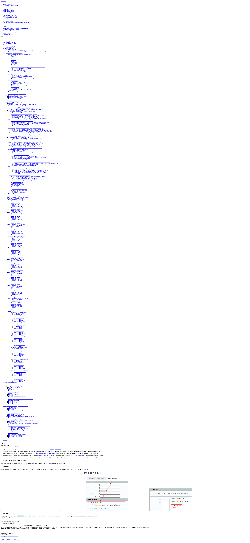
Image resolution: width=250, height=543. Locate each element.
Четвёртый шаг (14, 58)
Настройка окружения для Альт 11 (16, 285)
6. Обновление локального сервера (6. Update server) (22, 126)
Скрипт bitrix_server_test (11, 43)
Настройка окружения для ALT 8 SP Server (20, 370)
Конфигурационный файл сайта (21, 159)
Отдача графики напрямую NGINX (19, 430)
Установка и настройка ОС (17, 200)
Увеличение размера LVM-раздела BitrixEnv (23, 180)
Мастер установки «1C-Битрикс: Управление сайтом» (20, 54)
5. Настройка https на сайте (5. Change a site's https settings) (24, 156)
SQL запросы (11, 389)
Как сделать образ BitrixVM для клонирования (18, 197)
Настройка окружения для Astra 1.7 (19, 324)
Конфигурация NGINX (16, 251)
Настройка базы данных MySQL (15, 435)
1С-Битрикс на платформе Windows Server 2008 (40, 457)
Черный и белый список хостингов (77, 455)
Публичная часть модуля (11, 385)
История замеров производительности (16, 396)
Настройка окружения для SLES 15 (19, 335)
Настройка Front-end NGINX (17, 429)
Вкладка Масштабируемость (14, 403)
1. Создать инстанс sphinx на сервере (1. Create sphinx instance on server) (27, 138)
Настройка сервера (18, 191)
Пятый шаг (13, 60)
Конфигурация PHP (15, 204)
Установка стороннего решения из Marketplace (21, 68)
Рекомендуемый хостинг (55, 449)
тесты (17, 469)
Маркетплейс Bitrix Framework (10, 17)
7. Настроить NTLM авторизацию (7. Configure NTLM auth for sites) (26, 160)
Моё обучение (85, 469)
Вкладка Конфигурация (13, 400)
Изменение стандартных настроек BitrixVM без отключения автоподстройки (28, 176)
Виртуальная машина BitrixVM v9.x (14, 102)
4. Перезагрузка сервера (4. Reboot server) (20, 124)
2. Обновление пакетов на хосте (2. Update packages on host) (24, 114)
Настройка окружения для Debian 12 (16, 212)
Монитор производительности (10, 382)
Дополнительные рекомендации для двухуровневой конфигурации (23, 423)
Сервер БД (10, 395)
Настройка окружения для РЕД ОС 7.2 (19, 359)
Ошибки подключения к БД (14, 98)
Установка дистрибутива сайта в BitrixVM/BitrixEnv (22, 108)
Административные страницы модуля (14, 386)
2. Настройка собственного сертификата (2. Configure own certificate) (29, 171)
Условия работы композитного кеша (22, 158)
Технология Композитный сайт (10, 16)
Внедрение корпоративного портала (11, 29)
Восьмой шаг (14, 63)
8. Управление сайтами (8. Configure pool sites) (18, 149)
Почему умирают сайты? (11, 411)
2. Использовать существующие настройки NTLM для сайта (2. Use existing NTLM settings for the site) (36, 163)
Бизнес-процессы (7, 33)
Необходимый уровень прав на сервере (17, 96)
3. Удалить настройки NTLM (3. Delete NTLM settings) (26, 164)
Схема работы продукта (11, 47)
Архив (9, 311)
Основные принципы (13, 433)
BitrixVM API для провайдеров (15, 193)
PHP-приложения (12, 408)
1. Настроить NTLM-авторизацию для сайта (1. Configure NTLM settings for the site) (32, 162)
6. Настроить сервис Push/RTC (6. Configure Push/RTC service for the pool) (24, 142)
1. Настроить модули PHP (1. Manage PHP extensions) (22, 168)
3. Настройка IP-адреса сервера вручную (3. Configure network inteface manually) (28, 123)
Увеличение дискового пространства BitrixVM (21, 177)
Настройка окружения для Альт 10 (16, 272)
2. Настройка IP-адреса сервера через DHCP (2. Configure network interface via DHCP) (30, 122)
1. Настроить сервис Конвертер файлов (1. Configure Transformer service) (27, 146)
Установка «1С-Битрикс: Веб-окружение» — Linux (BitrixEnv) (22, 104)
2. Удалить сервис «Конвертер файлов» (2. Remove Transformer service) (26, 148)
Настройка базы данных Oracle (15, 436)
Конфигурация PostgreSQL (17, 207)
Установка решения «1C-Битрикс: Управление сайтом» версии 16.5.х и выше (28, 67)
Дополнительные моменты (12, 95)
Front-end (10, 417)
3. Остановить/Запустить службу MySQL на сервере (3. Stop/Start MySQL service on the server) (31, 131)
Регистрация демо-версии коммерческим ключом (22, 76)
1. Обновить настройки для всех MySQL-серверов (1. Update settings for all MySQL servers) (31, 129)
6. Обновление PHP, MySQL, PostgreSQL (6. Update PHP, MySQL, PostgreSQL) (28, 118)
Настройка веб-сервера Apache (18, 427)
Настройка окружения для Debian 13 (16, 199)
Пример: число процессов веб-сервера (19, 428)
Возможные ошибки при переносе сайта (17, 94)
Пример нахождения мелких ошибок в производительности (19, 404)
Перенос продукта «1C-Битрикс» (15, 91)
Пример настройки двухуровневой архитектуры (19, 426)
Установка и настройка (8, 6)
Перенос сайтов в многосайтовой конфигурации (22, 92)
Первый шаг (13, 55)
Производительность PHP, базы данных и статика (19, 414)
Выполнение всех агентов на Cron (18, 184)
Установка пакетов (15, 202)
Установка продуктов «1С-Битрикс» (14, 53)
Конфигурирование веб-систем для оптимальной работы (15, 406)
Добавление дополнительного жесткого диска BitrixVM (26, 178)
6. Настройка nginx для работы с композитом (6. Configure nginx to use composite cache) (30, 157)
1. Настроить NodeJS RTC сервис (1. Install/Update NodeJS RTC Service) (27, 143)
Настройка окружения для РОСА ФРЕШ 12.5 (18, 298)
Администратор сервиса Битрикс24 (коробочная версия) (15, 28)
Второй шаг (13, 56)
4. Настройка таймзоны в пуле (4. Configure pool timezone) (24, 116)
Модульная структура (10, 46)
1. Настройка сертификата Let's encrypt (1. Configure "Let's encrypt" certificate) (31, 170)
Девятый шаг (14, 64)
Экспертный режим (15, 84)
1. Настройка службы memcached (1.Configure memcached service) (25, 133)
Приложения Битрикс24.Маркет (10, 32)
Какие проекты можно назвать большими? (17, 410)
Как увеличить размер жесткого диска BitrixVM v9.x (25, 179)
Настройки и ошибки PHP (14, 394)
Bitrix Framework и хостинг (9, 42)
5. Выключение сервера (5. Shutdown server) (20, 125)
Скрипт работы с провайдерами (18, 196)
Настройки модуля (10, 383)
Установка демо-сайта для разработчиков (20, 65)
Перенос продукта (10, 90)
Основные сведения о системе (10, 44)
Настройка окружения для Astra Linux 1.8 (17, 224)
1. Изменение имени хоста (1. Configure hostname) (22, 121)
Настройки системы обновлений (18, 82)
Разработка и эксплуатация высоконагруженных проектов (16, 22)
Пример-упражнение (13, 437)
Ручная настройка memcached (17, 183)
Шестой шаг (13, 61)
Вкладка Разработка (12, 402)
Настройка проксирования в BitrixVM (19, 190)
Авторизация (3, 1)
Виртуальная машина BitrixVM (10, 26)
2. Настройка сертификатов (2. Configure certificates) (22, 169)
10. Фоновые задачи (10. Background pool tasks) (18, 173)
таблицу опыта (43, 516)
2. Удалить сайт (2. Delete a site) (18, 151)
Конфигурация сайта (15, 211)
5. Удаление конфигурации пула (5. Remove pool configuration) (24, 117)
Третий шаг (13, 57)
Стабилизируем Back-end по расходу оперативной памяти (21, 420)
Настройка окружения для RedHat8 (19, 347)
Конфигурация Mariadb (16, 254)
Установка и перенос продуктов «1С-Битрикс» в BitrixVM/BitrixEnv (23, 107)
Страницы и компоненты (14, 387)
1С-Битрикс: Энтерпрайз (8, 21)
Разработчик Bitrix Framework (9, 15)
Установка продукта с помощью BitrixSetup (17, 71)
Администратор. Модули (8, 10)
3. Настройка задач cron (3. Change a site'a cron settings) (23, 152)
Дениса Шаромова (42, 455)
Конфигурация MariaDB (16, 206)
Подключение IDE (15, 186)
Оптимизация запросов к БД (14, 438)
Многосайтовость (7, 18)
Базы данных (11, 409)
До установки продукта (19, 69)
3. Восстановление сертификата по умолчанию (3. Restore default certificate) (30, 172)
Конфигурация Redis (15, 209)
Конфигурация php (18, 363)
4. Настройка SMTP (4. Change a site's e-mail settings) (22, 153)
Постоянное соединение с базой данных (17, 434)
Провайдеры (14, 194)
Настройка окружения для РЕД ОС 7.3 (17, 247)
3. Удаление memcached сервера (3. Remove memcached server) (24, 136)
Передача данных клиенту (14, 413)
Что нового (10, 103)
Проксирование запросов (19, 192)
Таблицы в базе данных (13, 392)
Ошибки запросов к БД (13, 99)
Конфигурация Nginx (15, 203)
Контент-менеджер (7, 4)
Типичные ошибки (15, 88)
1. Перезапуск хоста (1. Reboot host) (19, 112)
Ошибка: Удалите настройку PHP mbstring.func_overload (23, 89)
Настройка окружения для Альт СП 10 (16, 259)
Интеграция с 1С (7, 12)
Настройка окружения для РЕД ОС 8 (16, 236)
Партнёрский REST (7, 34)
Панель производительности (12, 397)
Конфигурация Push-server (17, 210)
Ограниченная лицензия (16, 77)
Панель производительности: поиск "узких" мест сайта (20, 399)
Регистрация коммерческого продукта (19, 75)
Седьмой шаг (14, 62)
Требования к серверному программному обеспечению (20, 50)
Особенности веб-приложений (12, 407)
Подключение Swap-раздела (17, 182)
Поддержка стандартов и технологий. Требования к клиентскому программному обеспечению (29, 51)
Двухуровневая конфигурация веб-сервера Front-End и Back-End (20, 416)
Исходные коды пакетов (16, 187)
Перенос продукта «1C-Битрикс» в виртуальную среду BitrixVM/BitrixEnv (27, 109)
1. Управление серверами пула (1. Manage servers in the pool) (21, 111)
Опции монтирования (16, 185)
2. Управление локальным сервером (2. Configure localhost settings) (23, 119)
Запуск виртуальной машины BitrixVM (17, 105)
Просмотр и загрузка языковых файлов (19, 85)
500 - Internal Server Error (13, 101)
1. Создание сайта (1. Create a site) (18, 150)
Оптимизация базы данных (12, 431)
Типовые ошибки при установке (15, 110)
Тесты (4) (5, 440)
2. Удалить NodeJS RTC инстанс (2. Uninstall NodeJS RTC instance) (25, 144)
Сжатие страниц (12, 422)
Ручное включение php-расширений (19, 189)
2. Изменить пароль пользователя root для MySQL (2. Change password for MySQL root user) (31, 130)
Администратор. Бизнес (8, 11)
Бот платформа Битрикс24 (9, 30)
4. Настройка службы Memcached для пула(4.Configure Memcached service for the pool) (27, 132)
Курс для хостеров (7, 24)
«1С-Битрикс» (18, 540)
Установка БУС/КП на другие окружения (15, 198)
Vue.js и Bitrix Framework (8, 20)
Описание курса (6, 41)
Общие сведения (14, 81)
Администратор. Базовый (9, 9)
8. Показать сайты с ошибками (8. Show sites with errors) (23, 165)
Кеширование (11, 390)
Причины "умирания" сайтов (14, 415)
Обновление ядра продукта (17, 83)
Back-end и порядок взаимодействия (16, 419)
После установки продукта (20, 70)
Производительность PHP (14, 421)
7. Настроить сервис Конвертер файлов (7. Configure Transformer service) (24, 145)
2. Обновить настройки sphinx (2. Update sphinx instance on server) (25, 139)
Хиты (9, 388)
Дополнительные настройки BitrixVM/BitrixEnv (19, 175)
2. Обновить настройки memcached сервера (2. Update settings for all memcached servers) (30, 135)
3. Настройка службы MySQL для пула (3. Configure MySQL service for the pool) (25, 128)
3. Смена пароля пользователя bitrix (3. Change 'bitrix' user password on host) (27, 115)
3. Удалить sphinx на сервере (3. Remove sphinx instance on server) (25, 141)
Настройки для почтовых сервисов (21, 155)
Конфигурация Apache (16, 205)
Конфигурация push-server (19, 333)
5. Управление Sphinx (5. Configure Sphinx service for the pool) (21, 137)
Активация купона (15, 87)
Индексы (10, 393)
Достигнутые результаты (13, 424)
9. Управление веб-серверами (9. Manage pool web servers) (21, 166)
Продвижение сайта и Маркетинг (10, 5)
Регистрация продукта (13, 74)
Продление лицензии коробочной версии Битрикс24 (22, 78)
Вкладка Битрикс (12, 401)
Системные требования (11, 49)
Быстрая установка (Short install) (15, 73)
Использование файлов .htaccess (15, 97)
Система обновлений (13, 80)
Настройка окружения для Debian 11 (19, 312)
